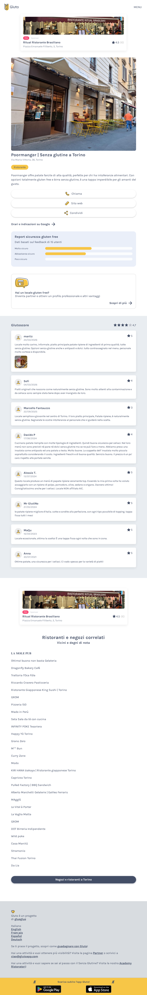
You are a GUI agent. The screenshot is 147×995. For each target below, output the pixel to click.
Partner (98, 953)
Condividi (76, 213)
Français (17, 932)
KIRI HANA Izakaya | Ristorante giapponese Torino (43, 770)
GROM (15, 697)
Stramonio (18, 850)
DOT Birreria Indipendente (28, 829)
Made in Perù (20, 712)
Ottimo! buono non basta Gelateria (33, 660)
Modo (15, 763)
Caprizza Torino (21, 777)
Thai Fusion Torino (23, 858)
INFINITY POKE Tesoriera (26, 726)
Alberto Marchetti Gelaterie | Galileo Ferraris (39, 792)
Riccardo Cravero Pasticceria (30, 682)
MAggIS (16, 799)
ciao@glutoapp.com (24, 956)
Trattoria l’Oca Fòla (23, 675)
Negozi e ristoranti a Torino (73, 879)
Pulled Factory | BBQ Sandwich (31, 785)
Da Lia (15, 865)
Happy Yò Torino (22, 733)
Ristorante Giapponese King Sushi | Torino (39, 690)
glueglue (20, 919)
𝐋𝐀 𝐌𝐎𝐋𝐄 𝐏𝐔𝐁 (21, 653)
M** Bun (16, 748)
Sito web (76, 203)
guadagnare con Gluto (72, 946)
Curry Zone (18, 755)
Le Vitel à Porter (21, 807)
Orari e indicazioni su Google (30, 224)
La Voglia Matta (21, 814)
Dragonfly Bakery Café (25, 668)
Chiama (77, 193)
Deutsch (16, 939)
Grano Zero (18, 741)
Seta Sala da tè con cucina (28, 719)
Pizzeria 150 (19, 704)
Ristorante (20, 167)
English (16, 929)
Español (16, 936)
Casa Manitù (19, 843)
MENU (138, 7)
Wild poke (17, 836)
